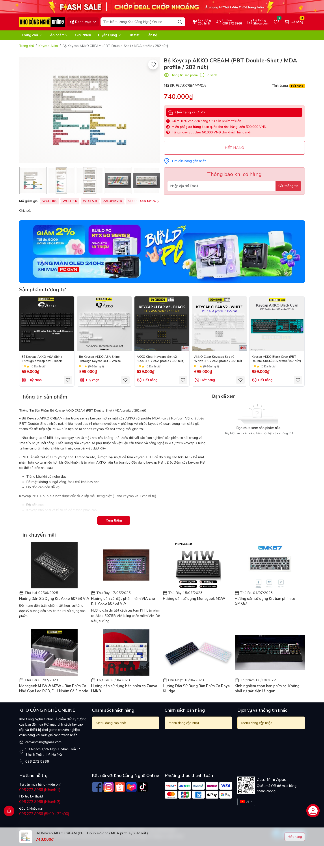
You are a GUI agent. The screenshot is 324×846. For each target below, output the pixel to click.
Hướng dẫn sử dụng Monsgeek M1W (194, 598)
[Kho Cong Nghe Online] (162, 6)
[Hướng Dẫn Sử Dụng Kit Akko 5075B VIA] (54, 565)
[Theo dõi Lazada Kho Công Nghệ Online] (131, 787)
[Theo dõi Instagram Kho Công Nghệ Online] (108, 787)
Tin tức (134, 35)
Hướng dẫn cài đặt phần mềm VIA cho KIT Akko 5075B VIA (123, 601)
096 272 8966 (37, 761)
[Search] (180, 21)
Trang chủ (29, 35)
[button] (153, 110)
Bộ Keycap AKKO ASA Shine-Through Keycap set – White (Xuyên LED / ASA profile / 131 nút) (104, 359)
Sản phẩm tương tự (42, 289)
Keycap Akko (48, 46)
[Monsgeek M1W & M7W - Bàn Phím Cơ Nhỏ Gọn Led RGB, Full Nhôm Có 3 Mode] (54, 652)
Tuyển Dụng (107, 35)
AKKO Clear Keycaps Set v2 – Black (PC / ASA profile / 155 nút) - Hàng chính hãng (162, 359)
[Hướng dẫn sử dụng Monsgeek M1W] (198, 565)
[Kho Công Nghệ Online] (42, 21)
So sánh (211, 75)
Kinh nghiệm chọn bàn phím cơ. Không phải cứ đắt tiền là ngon (267, 688)
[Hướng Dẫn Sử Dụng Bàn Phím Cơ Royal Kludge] (198, 652)
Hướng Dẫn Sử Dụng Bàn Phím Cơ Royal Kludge (197, 688)
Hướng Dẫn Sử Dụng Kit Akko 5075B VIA (54, 598)
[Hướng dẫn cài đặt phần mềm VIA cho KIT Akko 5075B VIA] (126, 565)
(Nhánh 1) (39, 789)
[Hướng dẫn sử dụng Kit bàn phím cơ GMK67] (270, 565)
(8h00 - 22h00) (44, 813)
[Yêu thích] (153, 64)
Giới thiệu (83, 35)
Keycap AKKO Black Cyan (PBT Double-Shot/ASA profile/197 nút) (276, 359)
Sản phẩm (56, 35)
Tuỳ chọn (35, 380)
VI (247, 801)
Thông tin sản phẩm (184, 75)
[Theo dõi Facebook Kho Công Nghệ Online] (97, 787)
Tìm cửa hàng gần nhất (188, 161)
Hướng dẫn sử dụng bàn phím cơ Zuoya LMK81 (124, 688)
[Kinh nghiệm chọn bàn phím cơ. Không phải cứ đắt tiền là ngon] (270, 652)
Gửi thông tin (288, 185)
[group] (89, 110)
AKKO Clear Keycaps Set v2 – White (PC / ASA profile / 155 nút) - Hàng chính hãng (219, 359)
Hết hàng (150, 380)
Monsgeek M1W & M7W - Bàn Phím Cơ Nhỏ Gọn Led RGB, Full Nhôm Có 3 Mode (53, 688)
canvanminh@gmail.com (43, 742)
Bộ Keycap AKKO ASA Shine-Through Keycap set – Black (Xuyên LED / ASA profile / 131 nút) (47, 359)
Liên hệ (151, 35)
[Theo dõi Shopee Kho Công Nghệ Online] (120, 787)
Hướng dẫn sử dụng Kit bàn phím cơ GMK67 (265, 601)
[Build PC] (162, 251)
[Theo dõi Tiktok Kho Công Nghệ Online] (143, 787)
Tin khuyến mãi (37, 534)
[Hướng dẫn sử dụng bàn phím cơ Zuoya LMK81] (126, 652)
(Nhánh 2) (39, 801)
